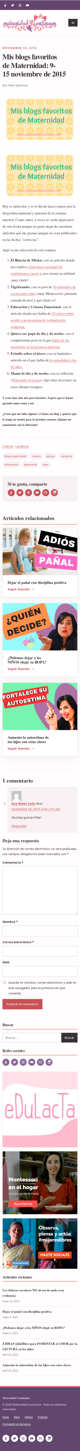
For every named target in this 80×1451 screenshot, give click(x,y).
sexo (45, 464)
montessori (11, 464)
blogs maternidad (15, 456)
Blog (17, 1417)
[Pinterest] (54, 492)
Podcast (43, 1417)
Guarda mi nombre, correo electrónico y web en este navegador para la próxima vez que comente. (42, 987)
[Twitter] (13, 5)
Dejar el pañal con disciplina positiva (37, 582)
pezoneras (30, 464)
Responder (19, 826)
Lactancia (22, 446)
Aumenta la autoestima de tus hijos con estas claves (28, 739)
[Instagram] (20, 5)
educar (50, 456)
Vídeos (29, 1417)
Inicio (5, 1417)
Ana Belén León (23, 803)
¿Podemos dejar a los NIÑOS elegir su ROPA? (27, 660)
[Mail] (45, 492)
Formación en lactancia (16, 1424)
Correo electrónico (18, 942)
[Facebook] (5, 5)
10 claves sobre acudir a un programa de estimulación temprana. (42, 320)
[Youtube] (27, 5)
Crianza (7, 446)
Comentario (12, 862)
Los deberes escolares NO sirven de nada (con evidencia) (33, 1293)
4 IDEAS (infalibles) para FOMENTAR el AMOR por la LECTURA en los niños (40, 1346)
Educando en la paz (27, 380)
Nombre (10, 922)
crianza (36, 456)
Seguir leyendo (19, 589)
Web (5, 962)
